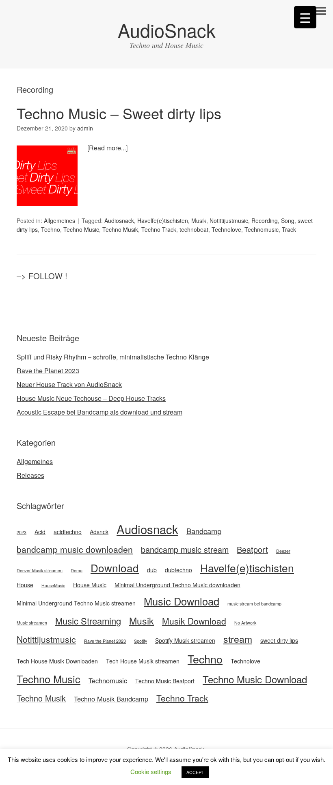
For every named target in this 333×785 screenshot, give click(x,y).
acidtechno (68, 532)
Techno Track (158, 229)
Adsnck (99, 532)
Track (289, 229)
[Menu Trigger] (305, 17)
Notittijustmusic (229, 220)
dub (152, 570)
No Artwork (245, 623)
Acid (40, 532)
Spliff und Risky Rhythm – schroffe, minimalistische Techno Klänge (113, 356)
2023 (21, 532)
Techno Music (81, 229)
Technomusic (261, 229)
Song (287, 220)
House (25, 585)
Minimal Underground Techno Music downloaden (177, 585)
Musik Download (194, 621)
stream (237, 639)
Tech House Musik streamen (142, 661)
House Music (89, 585)
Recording (264, 220)
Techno (50, 229)
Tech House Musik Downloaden (57, 661)
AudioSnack (167, 30)
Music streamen (32, 623)
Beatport (252, 549)
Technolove (226, 229)
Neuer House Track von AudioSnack (69, 384)
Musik (198, 220)
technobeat (193, 229)
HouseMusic (53, 585)
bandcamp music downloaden (75, 549)
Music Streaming (88, 620)
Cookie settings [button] (150, 771)
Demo (76, 570)
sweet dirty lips (279, 640)
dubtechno (178, 570)
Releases (30, 475)
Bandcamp (203, 531)
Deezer (283, 551)
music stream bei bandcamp (254, 604)
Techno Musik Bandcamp (111, 699)
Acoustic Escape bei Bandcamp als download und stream (99, 412)
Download (115, 567)
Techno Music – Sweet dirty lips (119, 113)
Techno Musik (120, 229)
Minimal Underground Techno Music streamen (76, 603)
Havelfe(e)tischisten (162, 220)
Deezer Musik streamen (40, 570)
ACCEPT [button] (195, 772)
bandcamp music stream (185, 549)
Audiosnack (119, 220)
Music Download (181, 601)
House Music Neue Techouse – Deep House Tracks (91, 398)
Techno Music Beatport (165, 681)
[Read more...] (107, 147)
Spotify (140, 641)
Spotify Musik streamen (185, 640)
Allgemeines (59, 220)
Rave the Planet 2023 (48, 370)
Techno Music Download (255, 679)
